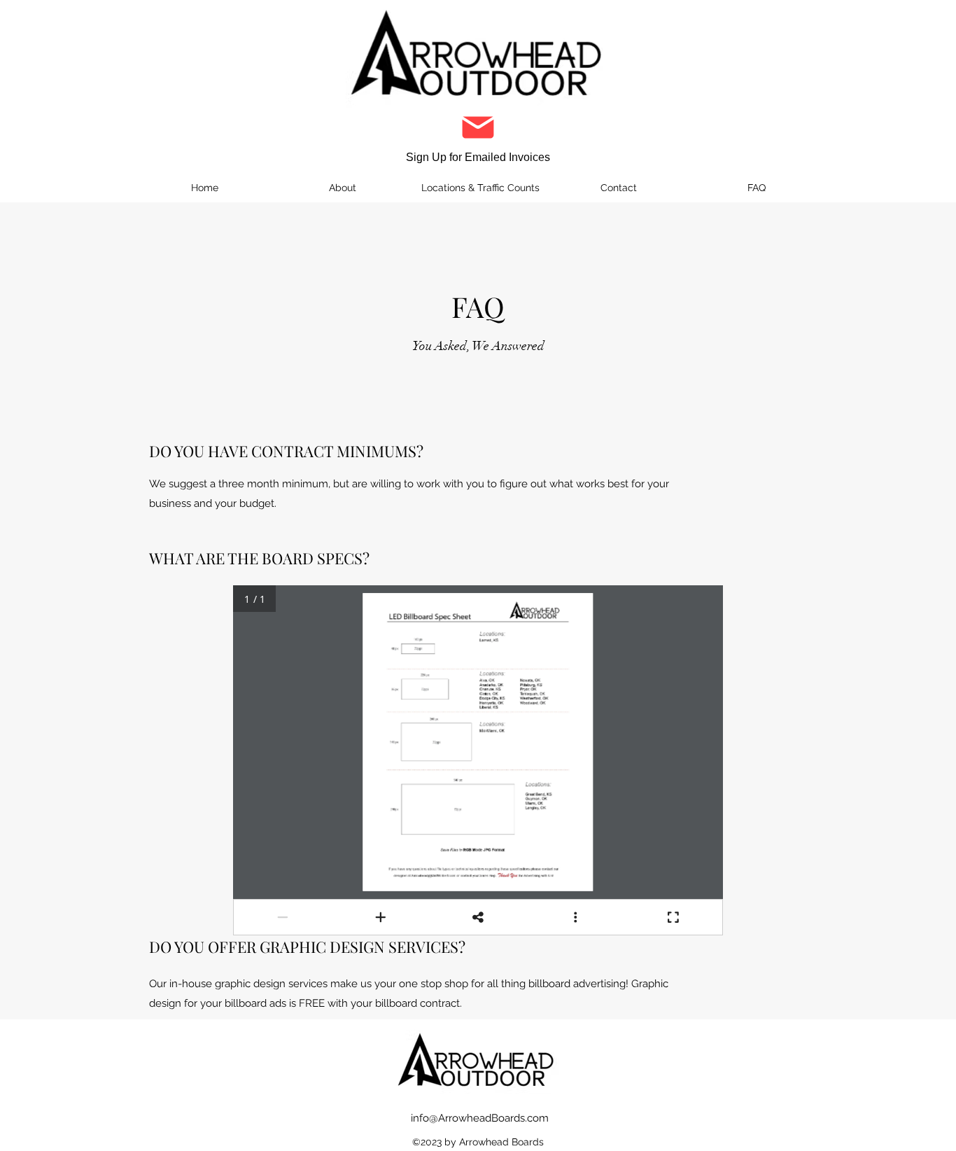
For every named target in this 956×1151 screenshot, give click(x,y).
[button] (477, 136)
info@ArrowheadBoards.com (480, 1118)
